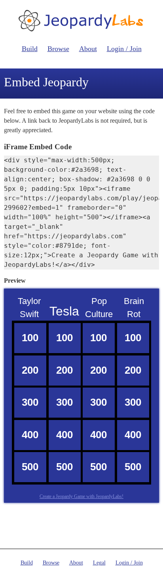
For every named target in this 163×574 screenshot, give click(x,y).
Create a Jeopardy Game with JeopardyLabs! (81, 496)
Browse (58, 49)
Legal (99, 563)
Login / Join (124, 49)
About (88, 49)
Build (30, 49)
